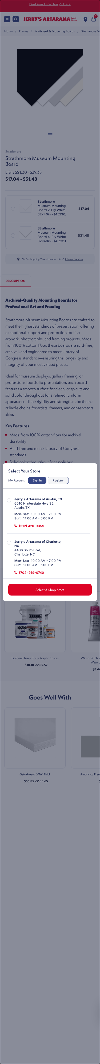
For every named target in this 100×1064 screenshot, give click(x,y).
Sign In (37, 480)
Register (58, 480)
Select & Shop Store (50, 590)
